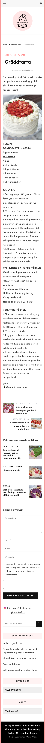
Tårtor (21, 55)
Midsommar (11, 55)
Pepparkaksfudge (11, 664)
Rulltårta (8, 467)
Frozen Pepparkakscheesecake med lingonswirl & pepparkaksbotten (20, 651)
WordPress (31, 737)
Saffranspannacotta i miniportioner (20, 670)
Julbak (6, 446)
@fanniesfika (18, 612)
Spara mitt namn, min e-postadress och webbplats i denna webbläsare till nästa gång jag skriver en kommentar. (23, 569)
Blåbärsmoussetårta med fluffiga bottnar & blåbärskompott (14, 492)
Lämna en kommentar (22, 70)
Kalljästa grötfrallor (12, 643)
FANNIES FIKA (32, 726)
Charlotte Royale (11, 471)
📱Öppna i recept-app (15, 387)
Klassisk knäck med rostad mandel (19, 658)
